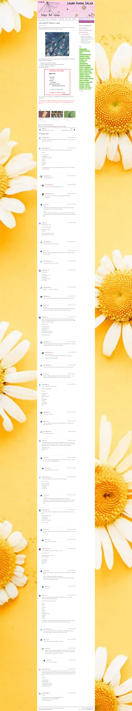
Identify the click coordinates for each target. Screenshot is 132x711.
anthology (81, 67)
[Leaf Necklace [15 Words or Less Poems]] (44, 114)
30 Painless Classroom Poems (85, 54)
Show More (81, 90)
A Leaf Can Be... (82, 61)
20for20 (81, 52)
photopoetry (55, 126)
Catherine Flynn (82, 87)
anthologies (88, 65)
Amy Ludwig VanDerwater (83, 63)
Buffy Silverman (48, 193)
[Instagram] (43, 2)
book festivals (87, 74)
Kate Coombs (44, 509)
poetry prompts (62, 126)
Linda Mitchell (45, 137)
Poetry (47, 19)
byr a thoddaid (91, 78)
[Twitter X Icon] (41, 2)
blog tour (90, 72)
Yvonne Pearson (46, 261)
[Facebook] (39, 2)
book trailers (81, 78)
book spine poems (87, 76)
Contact (74, 19)
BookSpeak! (82, 76)
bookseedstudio (48, 184)
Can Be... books (89, 82)
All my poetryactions (83, 32)
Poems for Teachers (49, 124)
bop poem (86, 78)
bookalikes (81, 74)
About (66, 19)
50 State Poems (82, 56)
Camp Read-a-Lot (82, 82)
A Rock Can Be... (87, 67)
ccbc (86, 87)
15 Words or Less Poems (47, 126)
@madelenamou (90, 708)
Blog (70, 19)
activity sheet (88, 58)
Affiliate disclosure (48, 709)
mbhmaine (45, 296)
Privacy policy (41, 709)
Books (43, 19)
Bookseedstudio (45, 693)
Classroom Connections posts (85, 30)
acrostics (87, 56)
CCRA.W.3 (89, 87)
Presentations (53, 19)
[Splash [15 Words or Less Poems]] (69, 114)
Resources (61, 19)
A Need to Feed (82, 65)
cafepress (81, 80)
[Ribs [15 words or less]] (57, 114)
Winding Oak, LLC (89, 709)
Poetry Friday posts (83, 28)
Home (39, 19)
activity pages (82, 58)
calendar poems (86, 80)
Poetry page (85, 34)
